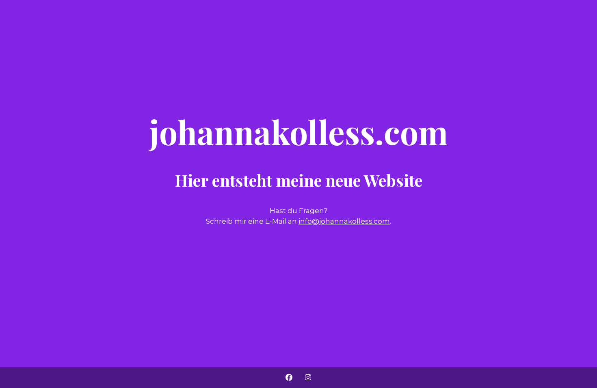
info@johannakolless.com (344, 221)
